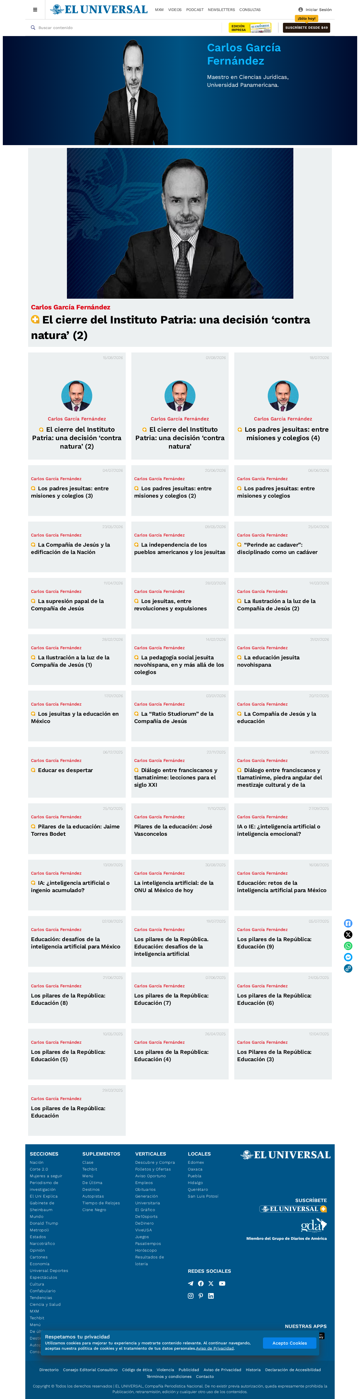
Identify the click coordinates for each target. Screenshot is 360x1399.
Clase (88, 1162)
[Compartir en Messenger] (348, 957)
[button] (306, 28)
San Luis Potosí (203, 1196)
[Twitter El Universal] (211, 1285)
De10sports (146, 1216)
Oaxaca (195, 1169)
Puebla (195, 1176)
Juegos (142, 1236)
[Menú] (35, 9)
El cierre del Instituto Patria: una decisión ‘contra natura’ (180, 437)
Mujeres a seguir (46, 1176)
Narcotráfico (42, 1243)
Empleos (144, 1182)
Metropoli (39, 1230)
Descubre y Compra (155, 1162)
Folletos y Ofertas (153, 1169)
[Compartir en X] (348, 934)
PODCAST (195, 9)
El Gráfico (145, 1209)
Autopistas (93, 1196)
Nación (37, 1162)
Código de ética (137, 1369)
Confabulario (42, 1291)
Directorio (48, 1369)
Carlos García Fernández (70, 307)
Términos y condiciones (169, 1376)
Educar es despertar (65, 770)
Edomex (196, 1162)
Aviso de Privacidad (222, 1369)
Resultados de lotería (149, 1260)
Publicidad (189, 1369)
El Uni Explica (44, 1196)
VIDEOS (175, 9)
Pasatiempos (148, 1243)
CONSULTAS (250, 9)
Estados (38, 1236)
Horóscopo (146, 1250)
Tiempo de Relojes (101, 1203)
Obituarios (145, 1189)
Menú (35, 1324)
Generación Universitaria (147, 1199)
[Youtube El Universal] (222, 1285)
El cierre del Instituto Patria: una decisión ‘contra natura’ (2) (77, 437)
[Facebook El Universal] (201, 1285)
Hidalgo (195, 1182)
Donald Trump (44, 1223)
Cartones (39, 1257)
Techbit (37, 1318)
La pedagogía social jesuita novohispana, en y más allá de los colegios (179, 664)
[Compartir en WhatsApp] (348, 946)
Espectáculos (43, 1277)
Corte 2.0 (39, 1169)
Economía (40, 1263)
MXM (159, 9)
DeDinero (144, 1223)
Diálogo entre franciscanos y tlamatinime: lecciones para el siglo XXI (175, 777)
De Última (92, 1182)
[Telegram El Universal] (191, 1285)
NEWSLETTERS (221, 9)
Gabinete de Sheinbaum (42, 1206)
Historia (253, 1369)
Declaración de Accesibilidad (293, 1369)
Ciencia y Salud (45, 1304)
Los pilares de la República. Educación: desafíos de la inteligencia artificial (171, 946)
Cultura (37, 1284)
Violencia (165, 1369)
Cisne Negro (94, 1209)
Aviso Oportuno (150, 1176)
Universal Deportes (49, 1270)
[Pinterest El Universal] (201, 1296)
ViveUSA (143, 1230)
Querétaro (198, 1189)
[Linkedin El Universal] (211, 1296)
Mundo (37, 1216)
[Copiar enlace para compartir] (348, 968)
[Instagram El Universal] (191, 1296)
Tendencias (41, 1297)
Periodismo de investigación (44, 1186)
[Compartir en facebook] (348, 923)
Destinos (91, 1189)
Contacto (205, 1376)
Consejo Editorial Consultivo (90, 1369)
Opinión (37, 1250)
